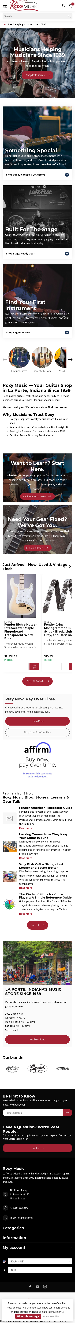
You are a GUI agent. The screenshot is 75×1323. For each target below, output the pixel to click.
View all (35, 925)
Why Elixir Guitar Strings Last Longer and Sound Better (41, 866)
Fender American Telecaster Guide (45, 808)
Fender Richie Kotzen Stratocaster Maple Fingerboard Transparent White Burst (20, 631)
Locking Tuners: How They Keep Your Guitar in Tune (43, 836)
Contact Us (37, 1148)
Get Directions (37, 1039)
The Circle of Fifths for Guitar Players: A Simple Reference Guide (45, 896)
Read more (25, 828)
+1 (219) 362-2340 (19, 1207)
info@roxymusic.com (21, 1217)
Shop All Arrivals (35, 681)
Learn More (38, 721)
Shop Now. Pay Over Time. (37, 732)
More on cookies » (52, 1316)
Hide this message (28, 1316)
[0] (70, 5)
